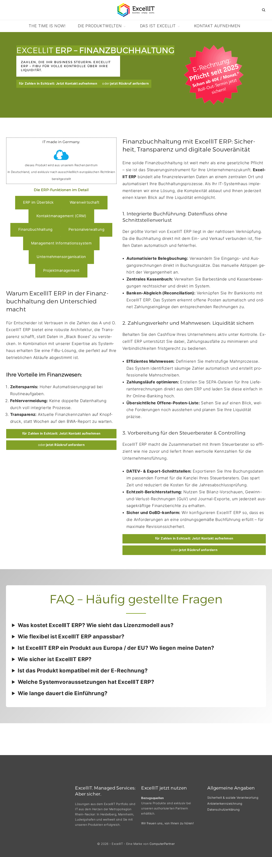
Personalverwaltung (86, 229)
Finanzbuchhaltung (35, 229)
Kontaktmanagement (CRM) (61, 216)
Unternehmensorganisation (61, 256)
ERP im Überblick (38, 202)
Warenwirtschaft (85, 202)
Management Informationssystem (61, 243)
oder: (125, 83)
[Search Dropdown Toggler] (263, 10)
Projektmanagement (61, 270)
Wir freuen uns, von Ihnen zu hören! (167, 823)
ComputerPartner (162, 844)
